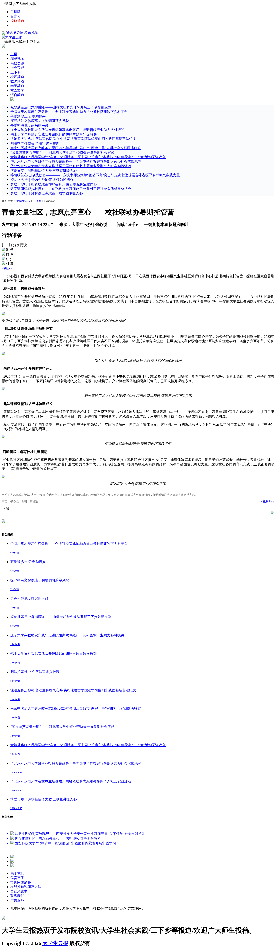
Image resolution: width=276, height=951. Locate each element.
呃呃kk (7, 268)
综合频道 (17, 95)
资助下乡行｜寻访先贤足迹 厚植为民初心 (41, 179)
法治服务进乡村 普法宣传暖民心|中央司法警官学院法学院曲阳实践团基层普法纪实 (73, 139)
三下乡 (15, 72)
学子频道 (17, 86)
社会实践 (17, 67)
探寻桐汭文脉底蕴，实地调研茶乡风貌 (39, 121)
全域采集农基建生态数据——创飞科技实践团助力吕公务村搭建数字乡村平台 (69, 112)
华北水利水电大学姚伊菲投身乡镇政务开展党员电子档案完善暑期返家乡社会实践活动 (75, 161)
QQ (8, 259)
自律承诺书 (19, 891)
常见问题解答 (20, 882)
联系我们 (17, 896)
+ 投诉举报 (267, 501)
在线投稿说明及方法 (25, 887)
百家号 (15, 16)
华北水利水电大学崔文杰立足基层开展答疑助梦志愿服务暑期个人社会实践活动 (70, 166)
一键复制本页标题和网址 (166, 224)
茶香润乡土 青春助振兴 (28, 116)
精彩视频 (17, 58)
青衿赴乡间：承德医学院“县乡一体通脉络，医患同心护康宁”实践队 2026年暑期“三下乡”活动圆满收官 (88, 157)
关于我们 (17, 873)
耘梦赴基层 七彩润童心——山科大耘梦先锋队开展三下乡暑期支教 (60, 107)
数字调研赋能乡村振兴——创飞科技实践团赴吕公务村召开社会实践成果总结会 (70, 189)
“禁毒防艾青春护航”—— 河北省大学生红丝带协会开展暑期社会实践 (62, 152)
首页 (13, 54)
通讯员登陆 (14, 33)
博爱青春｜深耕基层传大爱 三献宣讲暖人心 (43, 170)
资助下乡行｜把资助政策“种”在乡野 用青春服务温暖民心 (53, 184)
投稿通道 (17, 21)
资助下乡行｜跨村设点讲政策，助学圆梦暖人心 (46, 193)
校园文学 (17, 90)
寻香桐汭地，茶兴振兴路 (29, 125)
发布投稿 (31, 33)
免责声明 (17, 878)
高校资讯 (17, 63)
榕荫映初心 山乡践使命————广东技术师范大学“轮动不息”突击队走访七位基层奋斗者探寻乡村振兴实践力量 (95, 175)
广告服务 (17, 900)
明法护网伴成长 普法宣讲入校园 (35, 143)
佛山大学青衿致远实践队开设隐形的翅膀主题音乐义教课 (53, 134)
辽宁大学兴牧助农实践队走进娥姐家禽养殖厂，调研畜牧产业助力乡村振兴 (67, 130)
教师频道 (17, 81)
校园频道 (17, 77)
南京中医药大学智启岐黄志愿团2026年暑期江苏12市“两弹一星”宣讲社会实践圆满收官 (75, 148)
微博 (9, 254)
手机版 (15, 12)
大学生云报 (23, 201)
